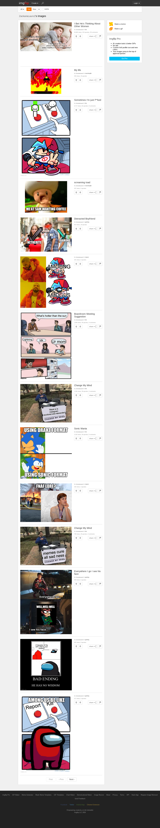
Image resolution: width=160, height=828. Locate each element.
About (108, 795)
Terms (122, 795)
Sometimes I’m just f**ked (87, 100)
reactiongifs (88, 73)
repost (87, 257)
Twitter (72, 805)
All (21, 9)
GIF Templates (59, 795)
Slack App (135, 795)
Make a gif (119, 29)
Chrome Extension (93, 805)
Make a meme (120, 24)
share (91, 36)
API (128, 795)
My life (77, 70)
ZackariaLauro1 (27, 16)
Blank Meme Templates (43, 795)
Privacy (115, 795)
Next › (71, 779)
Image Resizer (99, 795)
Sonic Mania (80, 428)
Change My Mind (83, 385)
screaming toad (82, 182)
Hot (29, 9)
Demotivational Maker (84, 795)
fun (86, 29)
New (34, 9)
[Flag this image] (100, 36)
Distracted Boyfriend (84, 218)
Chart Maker (70, 795)
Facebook (64, 805)
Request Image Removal (149, 795)
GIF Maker (15, 795)
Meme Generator (27, 795)
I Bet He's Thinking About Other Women (87, 25)
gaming (87, 222)
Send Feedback (80, 799)
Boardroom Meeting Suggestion (84, 315)
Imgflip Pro (6, 795)
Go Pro (124, 59)
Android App (80, 805)
